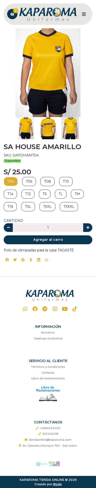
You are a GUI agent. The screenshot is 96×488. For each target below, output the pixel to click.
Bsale (57, 484)
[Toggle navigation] (84, 14)
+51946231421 (50, 428)
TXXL (47, 206)
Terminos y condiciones (48, 366)
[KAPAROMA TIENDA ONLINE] (48, 14)
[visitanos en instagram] (54, 309)
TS (45, 194)
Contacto (48, 372)
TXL (28, 206)
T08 (47, 181)
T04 (10, 181)
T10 (66, 181)
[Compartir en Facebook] (7, 259)
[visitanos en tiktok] (74, 309)
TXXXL (69, 206)
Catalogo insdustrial (48, 338)
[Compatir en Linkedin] (38, 259)
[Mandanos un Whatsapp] (25, 309)
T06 (29, 181)
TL (61, 194)
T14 (10, 194)
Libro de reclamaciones (48, 378)
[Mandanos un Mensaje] (44, 309)
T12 (28, 194)
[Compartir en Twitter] (15, 259)
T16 (10, 206)
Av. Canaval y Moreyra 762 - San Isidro (50, 445)
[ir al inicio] (50, 295)
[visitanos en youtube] (64, 309)
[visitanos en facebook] (35, 309)
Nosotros (48, 332)
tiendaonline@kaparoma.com (50, 439)
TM (77, 194)
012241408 (50, 434)
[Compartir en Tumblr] (30, 259)
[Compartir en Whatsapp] (46, 259)
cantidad (13, 220)
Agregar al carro (48, 239)
